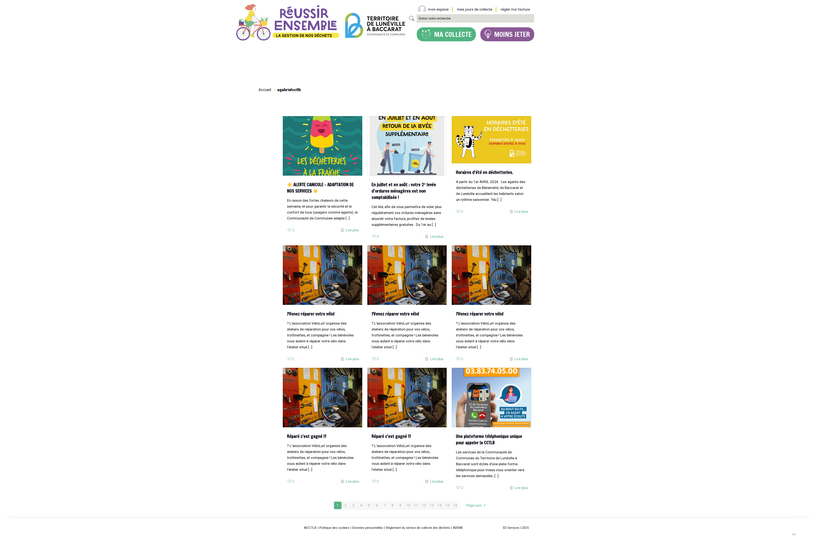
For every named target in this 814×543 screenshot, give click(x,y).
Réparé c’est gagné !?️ (306, 436)
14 (440, 505)
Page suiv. (474, 505)
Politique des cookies (334, 528)
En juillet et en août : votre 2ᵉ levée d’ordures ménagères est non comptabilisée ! (404, 191)
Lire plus (352, 230)
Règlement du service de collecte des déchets (418, 528)
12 (424, 505)
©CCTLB (310, 528)
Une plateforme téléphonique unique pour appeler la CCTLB (489, 439)
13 (432, 505)
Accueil (265, 89)
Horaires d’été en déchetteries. (484, 172)
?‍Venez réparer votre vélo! (311, 314)
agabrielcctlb (289, 89)
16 (455, 505)
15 (447, 505)
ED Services (511, 528)
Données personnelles (367, 528)
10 (408, 505)
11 (416, 505)
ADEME (458, 528)
